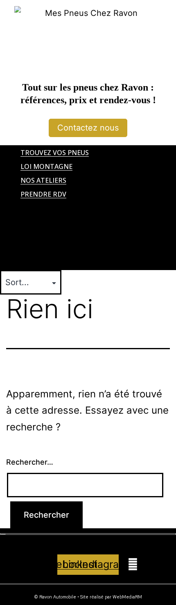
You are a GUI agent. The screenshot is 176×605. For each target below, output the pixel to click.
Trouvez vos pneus (54, 152)
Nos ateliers (43, 180)
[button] (88, 208)
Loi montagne (46, 166)
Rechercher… (29, 462)
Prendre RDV (43, 194)
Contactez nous (88, 128)
